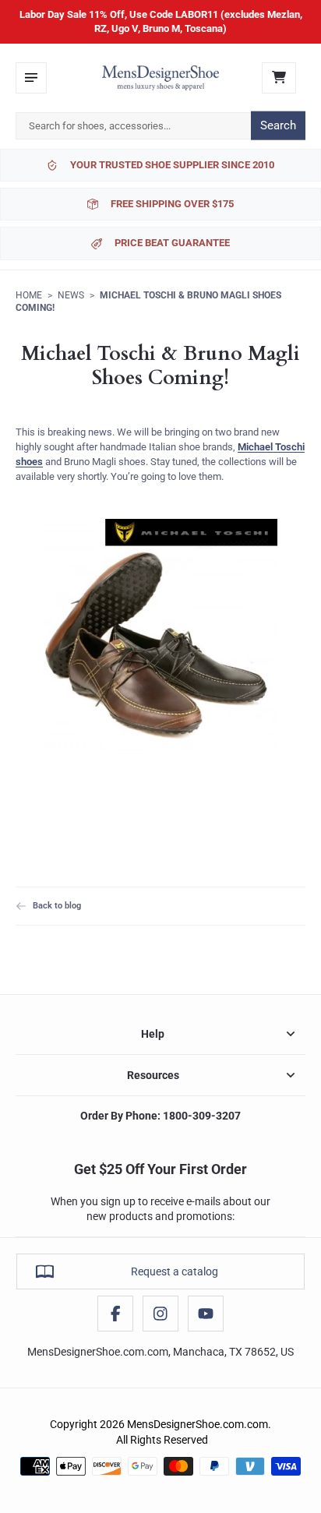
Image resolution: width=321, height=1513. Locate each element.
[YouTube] (206, 1313)
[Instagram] (160, 1313)
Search (278, 125)
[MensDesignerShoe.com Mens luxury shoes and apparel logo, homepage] (160, 77)
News (71, 295)
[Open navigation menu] (31, 77)
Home (29, 295)
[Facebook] (115, 1313)
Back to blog (57, 905)
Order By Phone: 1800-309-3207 (160, 1115)
